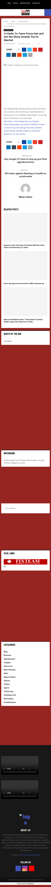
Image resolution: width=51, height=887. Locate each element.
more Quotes (8, 341)
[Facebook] (18, 868)
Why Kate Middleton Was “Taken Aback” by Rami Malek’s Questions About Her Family (23, 320)
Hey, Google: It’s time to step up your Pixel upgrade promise (25, 160)
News (6, 673)
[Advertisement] (19, 362)
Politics (7, 684)
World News (8, 699)
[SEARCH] (44, 508)
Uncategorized (10, 695)
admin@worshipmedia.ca (30, 855)
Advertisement (25, 3)
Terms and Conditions (25, 884)
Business (7, 655)
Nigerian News (10, 677)
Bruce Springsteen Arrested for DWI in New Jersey (24, 283)
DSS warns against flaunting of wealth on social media (25, 175)
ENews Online (10, 44)
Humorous (8, 666)
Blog (9, 3)
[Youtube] (31, 868)
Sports (6, 688)
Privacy (15, 3)
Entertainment (8, 30)
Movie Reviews (10, 670)
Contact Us (36, 3)
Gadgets (7, 663)
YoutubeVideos (10, 702)
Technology (8, 691)
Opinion (7, 681)
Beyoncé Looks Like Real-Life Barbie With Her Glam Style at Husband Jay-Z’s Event (24, 246)
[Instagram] (25, 868)
